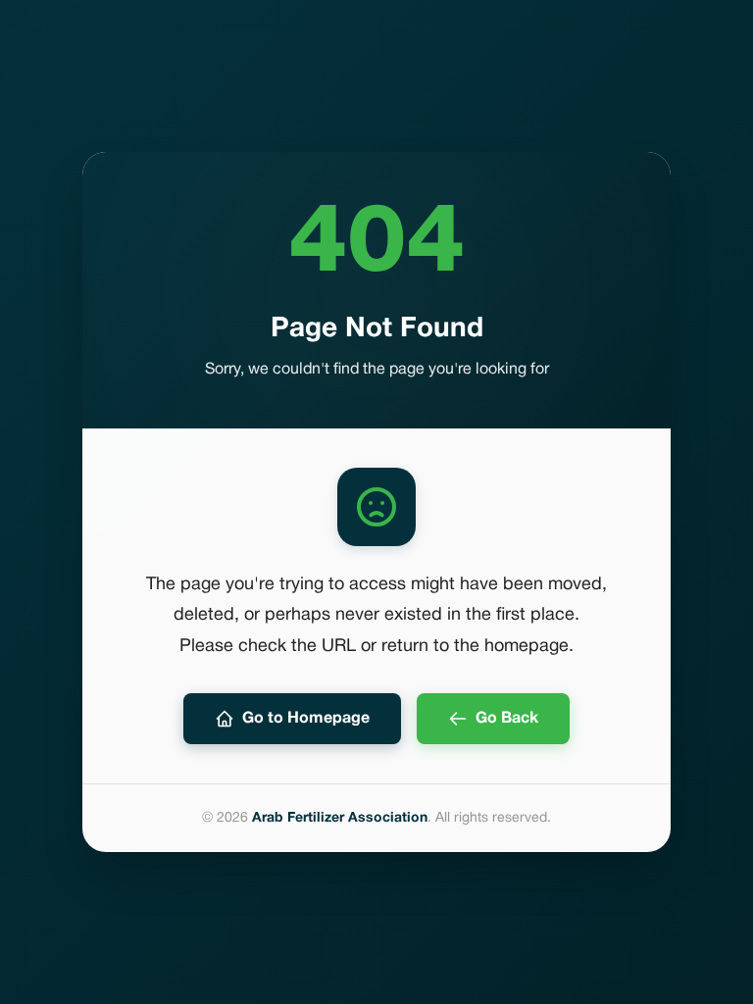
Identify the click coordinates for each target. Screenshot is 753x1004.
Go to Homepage (306, 719)
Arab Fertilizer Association (339, 818)
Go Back (507, 719)
